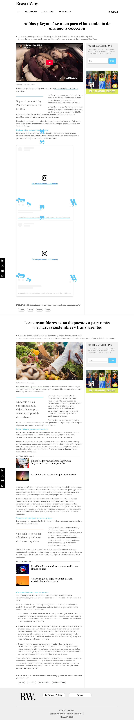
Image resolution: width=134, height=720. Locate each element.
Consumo (31, 682)
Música (21, 310)
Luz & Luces (47, 12)
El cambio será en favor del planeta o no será (53, 474)
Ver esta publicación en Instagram (45, 183)
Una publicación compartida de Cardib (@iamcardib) (36, 293)
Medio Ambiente (59, 682)
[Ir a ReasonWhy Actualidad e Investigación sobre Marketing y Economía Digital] (27, 3)
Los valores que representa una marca (32, 387)
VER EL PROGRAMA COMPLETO (102, 91)
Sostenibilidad (44, 682)
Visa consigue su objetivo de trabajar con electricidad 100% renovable (52, 580)
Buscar (114, 12)
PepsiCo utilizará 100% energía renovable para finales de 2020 (54, 567)
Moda (48, 310)
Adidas (39, 310)
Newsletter (65, 12)
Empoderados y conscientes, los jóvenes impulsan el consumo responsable (51, 462)
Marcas (30, 310)
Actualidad (31, 12)
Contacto (80, 695)
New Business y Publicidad (54, 695)
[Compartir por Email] (2, 270)
